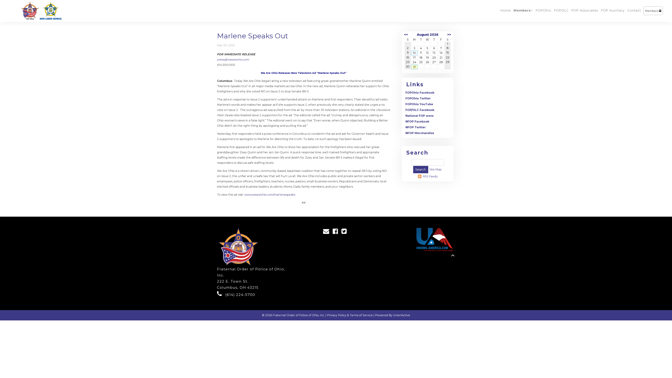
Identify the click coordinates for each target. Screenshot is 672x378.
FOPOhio (543, 10)
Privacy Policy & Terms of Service (350, 315)
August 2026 (427, 35)
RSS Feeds (430, 176)
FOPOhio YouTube (419, 104)
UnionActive (401, 315)
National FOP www (419, 115)
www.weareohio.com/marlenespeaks (269, 194)
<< (406, 35)
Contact (634, 10)
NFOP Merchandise (419, 133)
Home (505, 10)
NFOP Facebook (417, 121)
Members (652, 11)
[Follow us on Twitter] (345, 232)
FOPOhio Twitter (418, 98)
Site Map (435, 169)
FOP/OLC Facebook (419, 110)
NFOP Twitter (415, 127)
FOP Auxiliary (613, 10)
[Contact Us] (327, 232)
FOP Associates (584, 10)
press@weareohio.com (233, 59)
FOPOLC (561, 10)
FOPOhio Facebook (419, 92)
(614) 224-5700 (240, 295)
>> (449, 35)
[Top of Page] (453, 255)
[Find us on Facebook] (336, 232)
